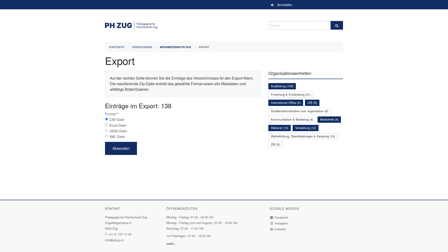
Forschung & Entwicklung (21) (291, 94)
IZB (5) (312, 102)
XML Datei (117, 136)
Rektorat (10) (279, 128)
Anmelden (284, 4)
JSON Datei (118, 131)
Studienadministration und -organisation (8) (299, 111)
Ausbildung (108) (282, 86)
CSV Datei (116, 119)
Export (204, 47)
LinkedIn (280, 229)
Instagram (281, 223)
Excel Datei (117, 125)
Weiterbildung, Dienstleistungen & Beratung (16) (303, 136)
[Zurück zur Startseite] (183, 24)
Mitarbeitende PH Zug (175, 47)
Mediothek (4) (329, 119)
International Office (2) (286, 102)
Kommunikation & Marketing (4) (292, 119)
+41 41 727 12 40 (119, 234)
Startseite (116, 47)
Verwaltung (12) (305, 128)
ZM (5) (275, 144)
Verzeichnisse (142, 47)
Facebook (281, 217)
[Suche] (337, 25)
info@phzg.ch (114, 240)
